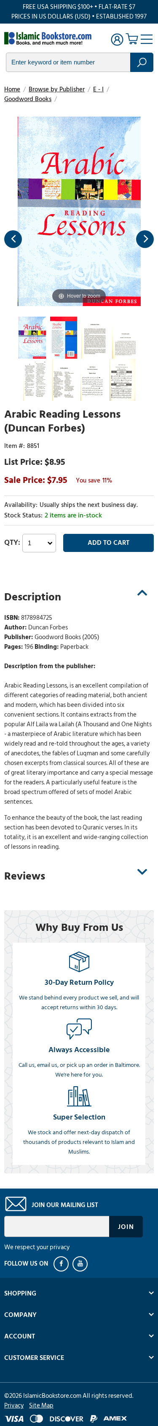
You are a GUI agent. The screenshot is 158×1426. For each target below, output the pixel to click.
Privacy (14, 1405)
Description (32, 597)
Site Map (41, 1405)
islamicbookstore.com (49, 38)
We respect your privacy (37, 1247)
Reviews (24, 876)
